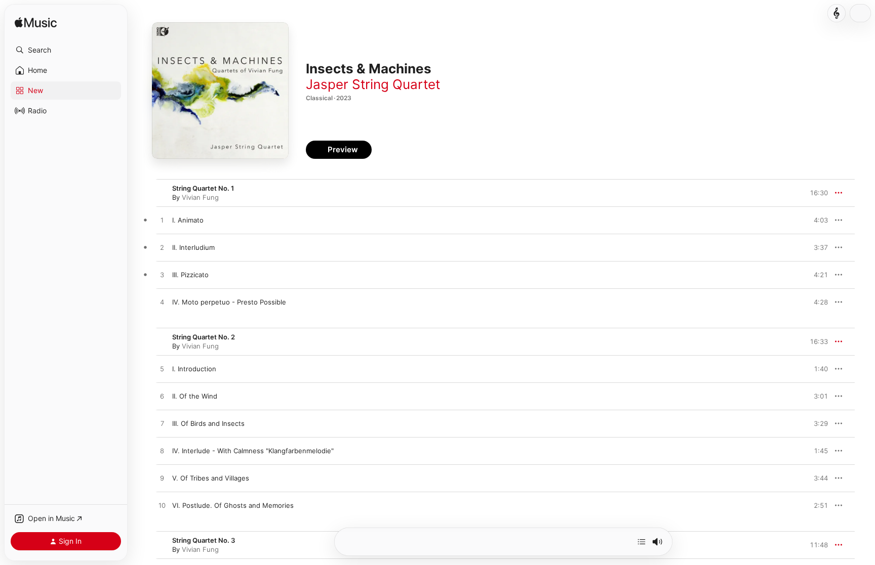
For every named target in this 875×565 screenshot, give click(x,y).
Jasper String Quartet (373, 84)
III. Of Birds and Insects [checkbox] (208, 423)
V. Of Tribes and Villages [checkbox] (210, 478)
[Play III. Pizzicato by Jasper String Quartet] (162, 275)
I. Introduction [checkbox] (194, 369)
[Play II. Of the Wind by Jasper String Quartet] (162, 396)
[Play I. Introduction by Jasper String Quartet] (162, 369)
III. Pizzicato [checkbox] (190, 275)
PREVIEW (817, 220)
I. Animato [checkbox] (188, 220)
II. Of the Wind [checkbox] (194, 396)
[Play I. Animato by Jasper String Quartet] (162, 220)
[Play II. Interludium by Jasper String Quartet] (162, 247)
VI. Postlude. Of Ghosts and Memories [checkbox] (233, 505)
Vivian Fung (200, 197)
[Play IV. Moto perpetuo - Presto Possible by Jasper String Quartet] (162, 302)
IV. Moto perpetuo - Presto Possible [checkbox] (229, 302)
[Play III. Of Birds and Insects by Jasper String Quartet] (162, 423)
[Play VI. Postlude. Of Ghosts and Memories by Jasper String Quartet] (162, 505)
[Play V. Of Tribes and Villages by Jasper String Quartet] (162, 478)
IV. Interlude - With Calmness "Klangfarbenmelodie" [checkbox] (253, 451)
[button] (66, 50)
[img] (36, 23)
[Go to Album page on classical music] (836, 13)
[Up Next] (641, 542)
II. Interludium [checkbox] (193, 247)
